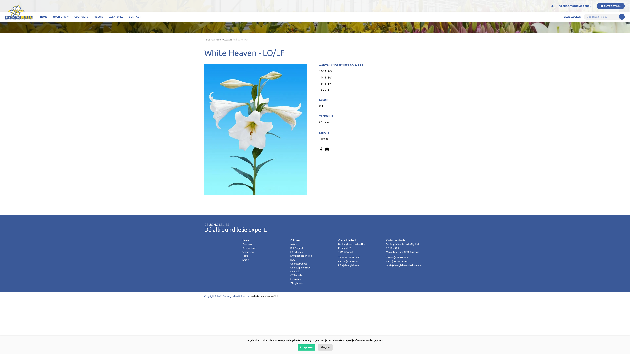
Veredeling (248, 252)
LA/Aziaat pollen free (301, 256)
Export (245, 259)
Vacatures (115, 17)
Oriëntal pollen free (300, 267)
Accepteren (306, 347)
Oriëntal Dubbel (298, 263)
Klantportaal (610, 6)
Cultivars (81, 17)
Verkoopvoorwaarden (575, 6)
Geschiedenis (249, 248)
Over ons (59, 17)
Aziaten (294, 244)
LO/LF (293, 259)
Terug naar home (212, 39)
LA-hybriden (296, 252)
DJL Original (296, 248)
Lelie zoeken (572, 17)
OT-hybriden (296, 275)
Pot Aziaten (296, 279)
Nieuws (98, 17)
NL (552, 6)
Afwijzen (325, 347)
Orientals (295, 271)
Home (43, 17)
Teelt (245, 256)
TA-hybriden (296, 283)
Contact (135, 17)
